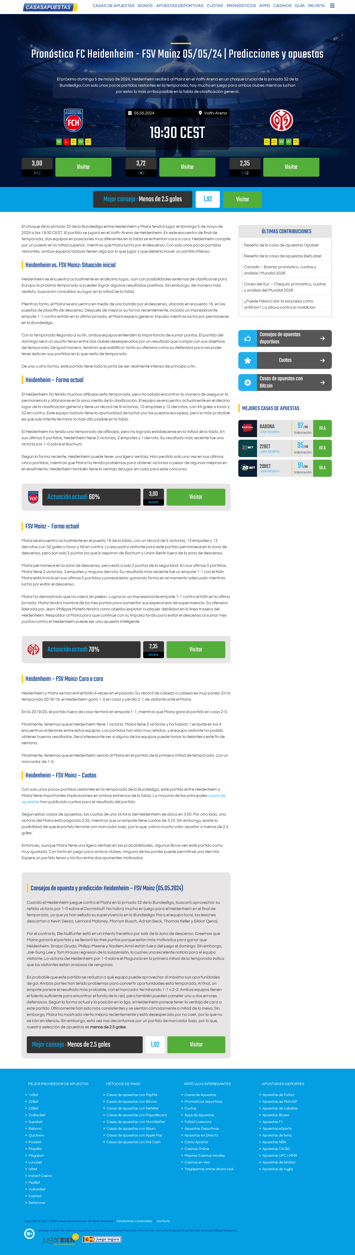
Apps (264, 6)
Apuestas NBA (274, 1142)
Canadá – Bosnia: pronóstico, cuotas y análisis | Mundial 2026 (280, 270)
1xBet (33, 1095)
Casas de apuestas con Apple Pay (134, 1135)
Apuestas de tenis (277, 1135)
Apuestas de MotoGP (279, 1102)
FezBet (34, 1182)
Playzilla (35, 1149)
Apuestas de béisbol (278, 1162)
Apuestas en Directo (201, 1135)
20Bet (33, 1108)
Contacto (163, 1221)
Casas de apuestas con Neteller (133, 1108)
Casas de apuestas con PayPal (132, 1095)
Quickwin (36, 1135)
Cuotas (215, 6)
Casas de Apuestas (114, 6)
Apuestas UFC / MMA (279, 1155)
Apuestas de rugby (277, 1169)
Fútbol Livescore (198, 1122)
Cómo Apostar (196, 1142)
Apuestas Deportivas (179, 6)
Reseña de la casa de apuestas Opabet (281, 245)
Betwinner (37, 1203)
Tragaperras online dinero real (209, 1169)
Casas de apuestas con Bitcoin (132, 1102)
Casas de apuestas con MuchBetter (136, 1122)
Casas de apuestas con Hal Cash (134, 1142)
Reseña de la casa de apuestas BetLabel (282, 256)
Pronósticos (241, 6)
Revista (316, 6)
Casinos (282, 6)
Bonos (145, 6)
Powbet (35, 1142)
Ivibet (33, 1169)
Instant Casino (40, 1176)
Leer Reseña (270, 432)
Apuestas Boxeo (275, 1115)
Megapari (36, 1155)
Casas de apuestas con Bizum (131, 1128)
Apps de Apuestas (199, 1115)
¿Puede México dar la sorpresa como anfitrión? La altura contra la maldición (279, 304)
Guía (300, 6)
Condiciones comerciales (135, 1221)
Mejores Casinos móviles (205, 1155)
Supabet (36, 1122)
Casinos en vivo (197, 1162)
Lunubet (35, 1162)
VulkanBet (37, 1189)
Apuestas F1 (272, 1122)
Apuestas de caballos (280, 1108)
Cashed (35, 1196)
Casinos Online (197, 1149)
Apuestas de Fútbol (278, 1095)
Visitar (242, 199)
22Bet (33, 1102)
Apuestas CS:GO (276, 1149)
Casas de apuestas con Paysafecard (137, 1115)
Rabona (35, 1128)
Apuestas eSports (277, 1128)
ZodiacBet (37, 1115)
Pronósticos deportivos (203, 1102)
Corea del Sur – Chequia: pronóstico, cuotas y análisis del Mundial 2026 (285, 287)
